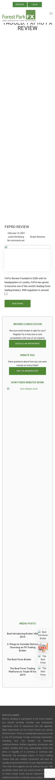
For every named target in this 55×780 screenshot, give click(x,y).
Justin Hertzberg (16, 237)
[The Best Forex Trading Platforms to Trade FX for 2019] (43, 672)
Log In (34, 5)
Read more (17, 303)
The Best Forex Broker (19, 659)
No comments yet (15, 240)
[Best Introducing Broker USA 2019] (43, 635)
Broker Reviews (37, 237)
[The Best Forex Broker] (43, 659)
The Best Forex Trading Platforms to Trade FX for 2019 (22, 671)
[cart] (45, 14)
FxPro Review (17, 227)
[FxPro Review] (27, 259)
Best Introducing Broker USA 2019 (22, 635)
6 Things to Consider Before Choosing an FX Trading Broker (22, 647)
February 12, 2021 (16, 233)
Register (20, 5)
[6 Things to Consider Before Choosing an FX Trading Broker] (43, 647)
